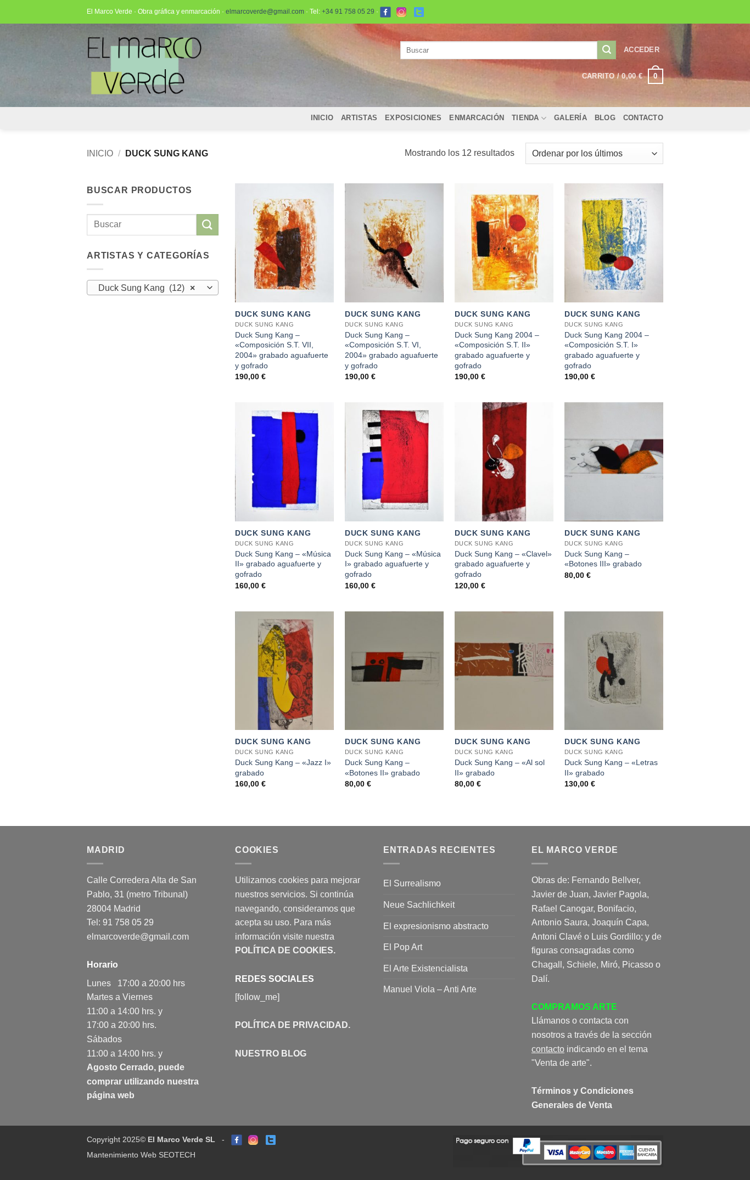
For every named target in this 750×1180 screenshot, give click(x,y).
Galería (570, 118)
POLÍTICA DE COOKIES (284, 950)
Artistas (359, 118)
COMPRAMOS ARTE (574, 1007)
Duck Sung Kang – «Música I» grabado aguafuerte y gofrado (393, 563)
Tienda (525, 118)
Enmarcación (476, 118)
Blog (605, 118)
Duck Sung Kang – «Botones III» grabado (603, 559)
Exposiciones (413, 118)
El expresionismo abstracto (436, 926)
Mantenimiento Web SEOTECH (141, 1154)
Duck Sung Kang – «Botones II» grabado (382, 767)
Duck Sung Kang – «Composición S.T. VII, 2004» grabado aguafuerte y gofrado (281, 350)
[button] (641, 50)
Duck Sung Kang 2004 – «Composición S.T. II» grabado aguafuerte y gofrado (497, 350)
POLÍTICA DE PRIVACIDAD (291, 1025)
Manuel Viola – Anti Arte (430, 989)
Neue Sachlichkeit (419, 904)
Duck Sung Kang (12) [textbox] (146, 288)
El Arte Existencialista (425, 968)
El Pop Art (402, 947)
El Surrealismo (412, 883)
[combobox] (153, 287)
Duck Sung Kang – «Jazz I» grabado (283, 767)
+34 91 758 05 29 (348, 11)
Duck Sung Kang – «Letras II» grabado (611, 767)
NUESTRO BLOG (270, 1053)
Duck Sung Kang (273, 314)
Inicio (322, 118)
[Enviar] (606, 50)
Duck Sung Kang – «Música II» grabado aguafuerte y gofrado (283, 563)
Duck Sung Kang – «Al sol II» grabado (500, 767)
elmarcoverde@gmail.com (265, 11)
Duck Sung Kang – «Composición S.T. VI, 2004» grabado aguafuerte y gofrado (391, 350)
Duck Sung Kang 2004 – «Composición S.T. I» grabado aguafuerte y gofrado (606, 350)
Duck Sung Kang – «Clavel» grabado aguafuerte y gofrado (503, 563)
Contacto (643, 118)
